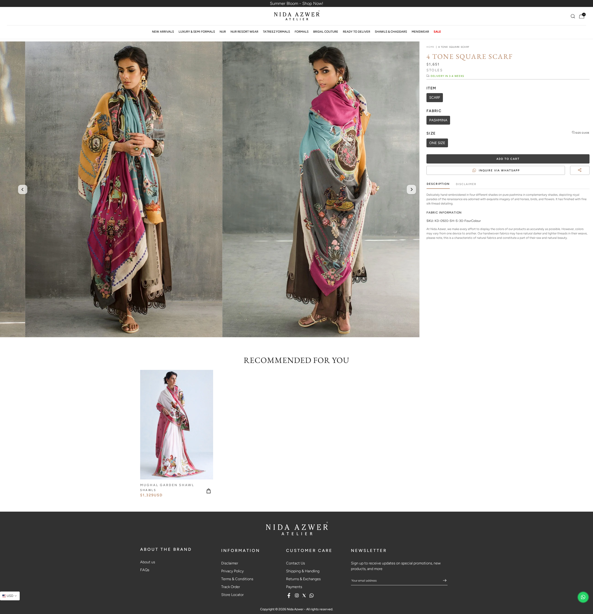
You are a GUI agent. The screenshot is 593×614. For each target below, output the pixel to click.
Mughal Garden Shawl (167, 485)
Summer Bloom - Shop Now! (296, 3)
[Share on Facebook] (579, 176)
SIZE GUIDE (583, 132)
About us (147, 562)
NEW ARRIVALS (163, 31)
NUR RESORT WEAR (244, 31)
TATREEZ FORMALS (276, 31)
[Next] (411, 189)
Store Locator (232, 594)
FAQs (144, 570)
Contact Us (295, 563)
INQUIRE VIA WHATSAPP (499, 170)
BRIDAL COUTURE (325, 31)
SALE (437, 31)
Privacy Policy (232, 571)
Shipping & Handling (302, 571)
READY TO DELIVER (356, 31)
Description (438, 184)
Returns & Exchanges (303, 579)
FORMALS (302, 31)
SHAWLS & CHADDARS (391, 31)
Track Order (230, 587)
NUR (223, 31)
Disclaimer (466, 184)
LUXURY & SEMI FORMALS (197, 31)
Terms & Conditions (237, 579)
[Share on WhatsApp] (587, 176)
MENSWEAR (420, 31)
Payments (294, 587)
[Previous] (22, 189)
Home (430, 47)
